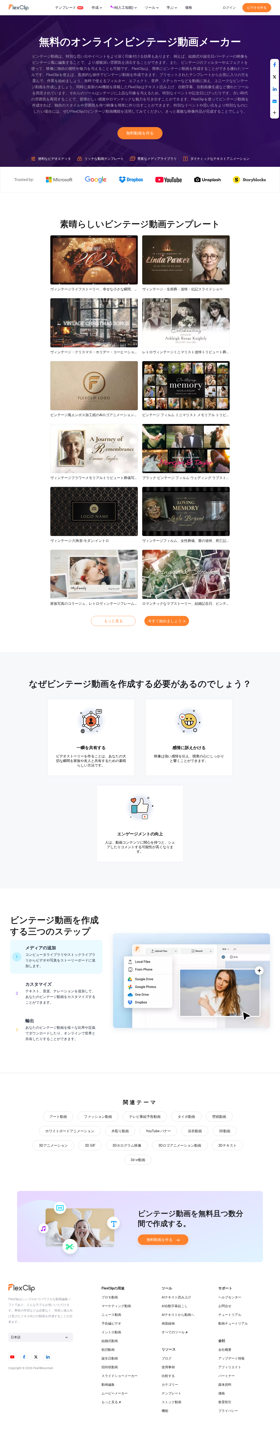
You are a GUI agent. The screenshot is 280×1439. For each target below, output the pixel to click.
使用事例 (168, 1367)
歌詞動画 (108, 1350)
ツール (150, 7)
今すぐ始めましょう (165, 621)
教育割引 (224, 1402)
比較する (168, 1376)
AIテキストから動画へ (178, 1315)
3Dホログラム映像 (126, 1145)
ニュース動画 (111, 1315)
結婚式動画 (110, 1341)
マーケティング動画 (116, 1306)
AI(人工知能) (123, 7)
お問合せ (224, 1306)
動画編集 (108, 1385)
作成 (95, 7)
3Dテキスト (227, 1145)
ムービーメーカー (115, 1393)
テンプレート (65, 7)
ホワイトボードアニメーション (69, 1131)
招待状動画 (110, 1367)
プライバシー (228, 1411)
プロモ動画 (110, 1297)
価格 (188, 7)
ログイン (229, 8)
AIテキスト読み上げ (176, 1297)
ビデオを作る (257, 8)
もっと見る (113, 621)
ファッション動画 (98, 1117)
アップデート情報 (231, 1358)
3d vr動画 (138, 1160)
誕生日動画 (110, 1358)
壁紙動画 (219, 1117)
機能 (165, 1411)
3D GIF (90, 1145)
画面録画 (168, 1323)
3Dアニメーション (53, 1145)
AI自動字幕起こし (175, 1306)
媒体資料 (224, 1385)
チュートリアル (229, 1315)
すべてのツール (173, 1332)
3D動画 (224, 1131)
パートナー (226, 1376)
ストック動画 (171, 1402)
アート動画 (58, 1117)
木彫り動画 (120, 1131)
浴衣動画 (195, 1131)
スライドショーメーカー (120, 1376)
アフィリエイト (229, 1367)
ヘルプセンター (229, 1297)
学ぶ (170, 7)
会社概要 (224, 1350)
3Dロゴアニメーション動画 (179, 1145)
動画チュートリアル (233, 1323)
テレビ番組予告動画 (145, 1117)
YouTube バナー (158, 1131)
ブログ (167, 1358)
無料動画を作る (140, 133)
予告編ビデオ (111, 1323)
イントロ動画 (111, 1332)
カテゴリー (170, 1385)
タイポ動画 (186, 1117)
